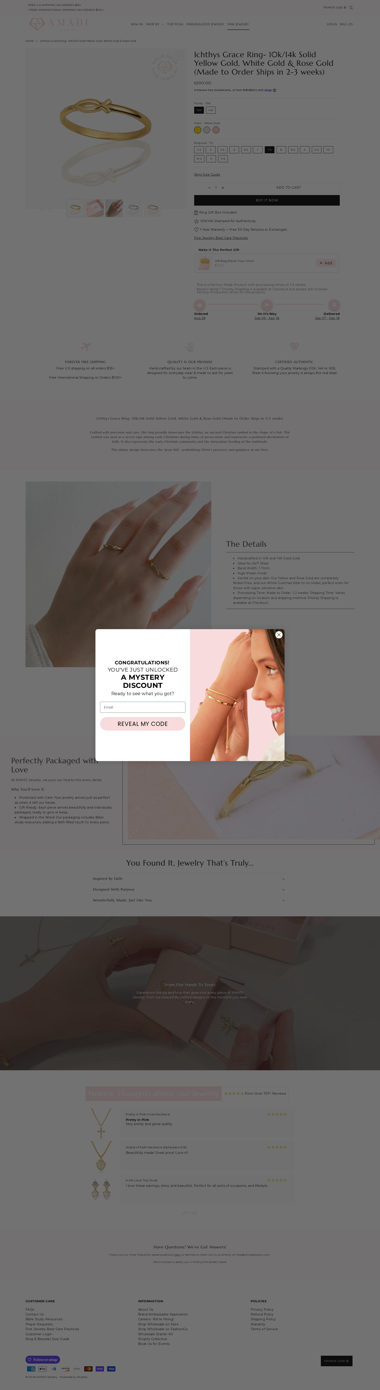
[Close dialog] (279, 635)
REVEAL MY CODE (143, 724)
